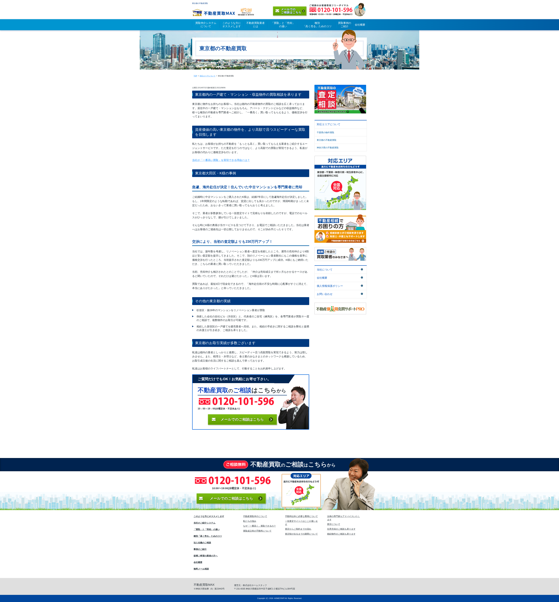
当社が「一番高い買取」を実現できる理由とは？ (221, 160)
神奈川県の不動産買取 (328, 147)
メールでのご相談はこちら (231, 498)
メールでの (242, 419)
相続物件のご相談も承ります (341, 534)
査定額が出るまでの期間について (301, 534)
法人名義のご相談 (202, 542)
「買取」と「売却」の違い (283, 25)
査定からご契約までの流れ (298, 529)
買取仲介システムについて (205, 25)
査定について (333, 524)
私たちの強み (249, 521)
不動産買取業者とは (255, 25)
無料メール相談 (201, 569)
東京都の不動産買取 (326, 140)
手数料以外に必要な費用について (301, 516)
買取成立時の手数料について (257, 531)
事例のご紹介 (200, 549)
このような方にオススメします (231, 25)
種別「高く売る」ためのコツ (317, 25)
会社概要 (360, 24)
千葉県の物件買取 (325, 132)
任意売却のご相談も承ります (341, 529)
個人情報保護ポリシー (330, 285)
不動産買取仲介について (255, 516)
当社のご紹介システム (204, 523)
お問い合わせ (324, 294)
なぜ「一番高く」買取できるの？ (259, 526)
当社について (324, 269)
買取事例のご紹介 (344, 25)
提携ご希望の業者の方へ (206, 555)
